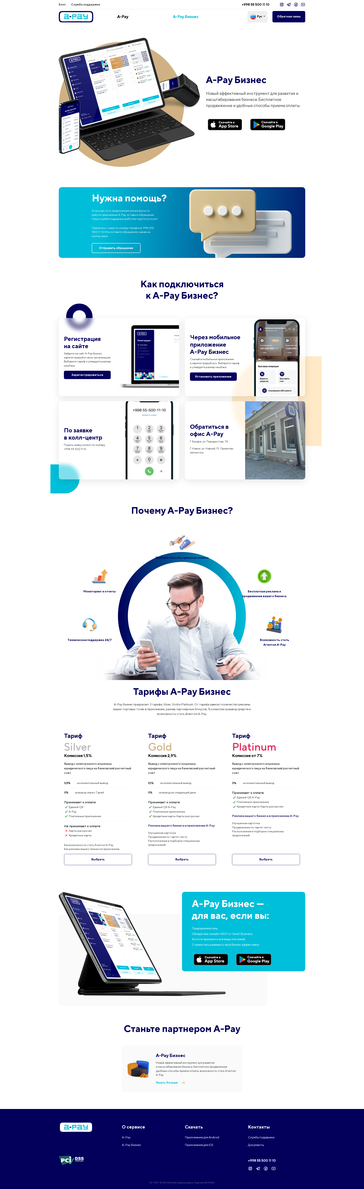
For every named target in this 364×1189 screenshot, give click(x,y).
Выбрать (98, 859)
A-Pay (122, 16)
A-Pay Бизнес (185, 16)
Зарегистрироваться (87, 374)
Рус (260, 16)
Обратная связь (289, 16)
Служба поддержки (85, 4)
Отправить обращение (116, 248)
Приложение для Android (202, 1137)
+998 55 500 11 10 (255, 4)
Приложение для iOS (199, 1145)
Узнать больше (167, 1082)
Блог (62, 4)
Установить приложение (213, 376)
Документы (256, 1145)
